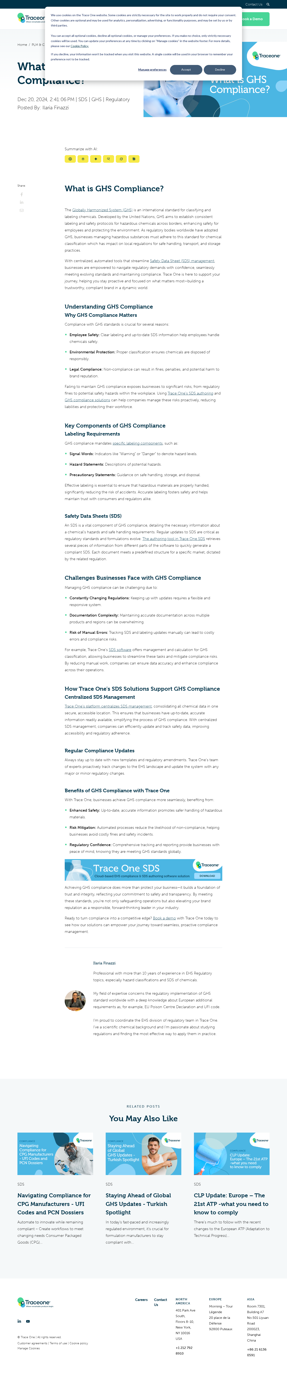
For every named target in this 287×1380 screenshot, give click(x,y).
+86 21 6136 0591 (257, 1352)
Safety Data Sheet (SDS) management (182, 261)
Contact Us (253, 4)
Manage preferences (152, 69)
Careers (141, 1300)
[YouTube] (28, 1321)
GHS (96, 99)
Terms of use (59, 1343)
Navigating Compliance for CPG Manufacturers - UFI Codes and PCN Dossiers (54, 1204)
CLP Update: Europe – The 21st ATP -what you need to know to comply (231, 1204)
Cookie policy (79, 1343)
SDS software (120, 649)
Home (22, 45)
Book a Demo (251, 19)
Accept (186, 69)
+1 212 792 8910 (184, 1350)
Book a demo (164, 918)
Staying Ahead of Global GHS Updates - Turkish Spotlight (138, 1204)
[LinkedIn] (19, 1321)
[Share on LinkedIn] (22, 202)
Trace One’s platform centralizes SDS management (108, 706)
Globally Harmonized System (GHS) (102, 210)
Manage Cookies (28, 1348)
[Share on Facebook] (22, 194)
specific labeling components (138, 443)
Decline (220, 69)
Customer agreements (32, 1343)
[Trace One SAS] (35, 19)
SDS (82, 99)
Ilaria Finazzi (55, 108)
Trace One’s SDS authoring (190, 393)
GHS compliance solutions (87, 400)
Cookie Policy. (80, 46)
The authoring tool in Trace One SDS (173, 538)
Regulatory (118, 99)
